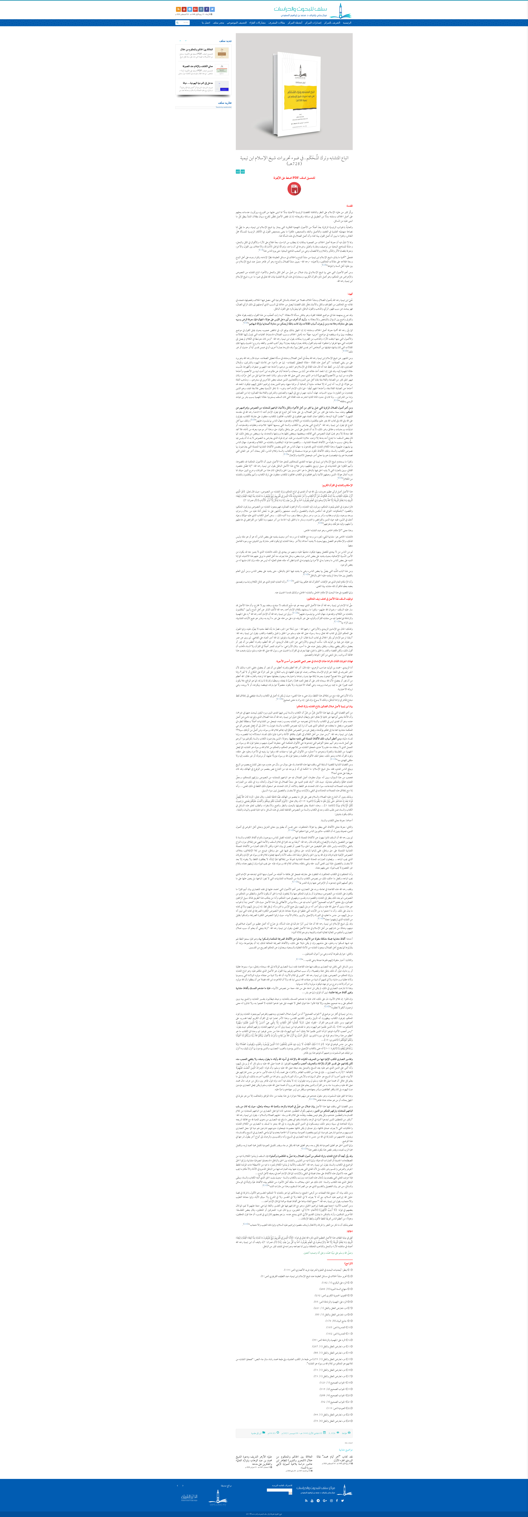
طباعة (344, 1433)
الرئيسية (347, 22)
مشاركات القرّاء (257, 22)
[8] (340, 478)
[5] (336, 400)
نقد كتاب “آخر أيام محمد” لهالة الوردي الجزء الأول (335, 1459)
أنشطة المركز (295, 22)
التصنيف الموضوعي (237, 22)
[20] (327, 1007)
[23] (265, 1185)
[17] (295, 882)
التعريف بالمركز (332, 22)
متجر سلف (218, 22)
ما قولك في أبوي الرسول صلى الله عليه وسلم (196, 69)
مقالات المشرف (276, 22)
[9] (320, 523)
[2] (324, 265)
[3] (245, 323)
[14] (279, 699)
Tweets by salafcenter (224, 107)
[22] (304, 1149)
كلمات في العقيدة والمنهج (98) (199, 49)
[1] (261, 250)
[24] (246, 1224)
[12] (295, 613)
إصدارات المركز (313, 22)
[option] (203, 53)
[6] (252, 420)
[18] (321, 919)
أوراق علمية (256, 1433)
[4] (345, 351)
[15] (333, 759)
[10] (306, 574)
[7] (285, 454)
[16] (291, 830)
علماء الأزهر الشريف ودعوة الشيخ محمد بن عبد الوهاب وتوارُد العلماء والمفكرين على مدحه (254, 1460)
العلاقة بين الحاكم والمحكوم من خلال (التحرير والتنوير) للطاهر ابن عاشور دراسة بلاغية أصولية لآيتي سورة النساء (294, 1462)
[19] (299, 959)
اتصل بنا (206, 22)
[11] (290, 581)
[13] (337, 622)
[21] (312, 1099)
